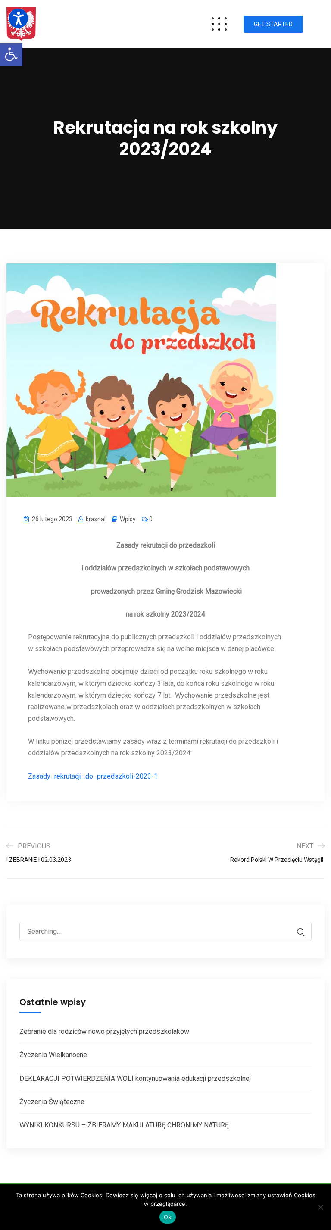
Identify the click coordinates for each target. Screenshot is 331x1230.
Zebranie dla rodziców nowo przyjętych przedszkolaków (104, 1031)
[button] (11, 54)
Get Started (273, 24)
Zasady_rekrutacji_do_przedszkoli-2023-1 (93, 776)
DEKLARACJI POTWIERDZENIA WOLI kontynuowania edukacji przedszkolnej (135, 1078)
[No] (320, 1207)
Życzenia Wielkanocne (53, 1055)
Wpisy (128, 519)
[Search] (296, 932)
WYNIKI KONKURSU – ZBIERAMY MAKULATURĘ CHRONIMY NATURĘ (124, 1125)
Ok (168, 1217)
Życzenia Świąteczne (51, 1102)
